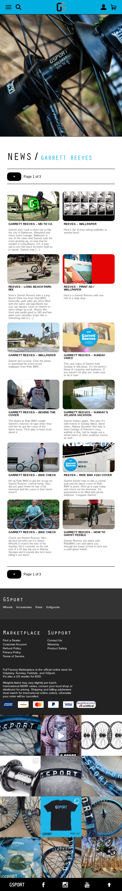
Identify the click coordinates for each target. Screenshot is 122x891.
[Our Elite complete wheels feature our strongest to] (101, 735)
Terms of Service (13, 656)
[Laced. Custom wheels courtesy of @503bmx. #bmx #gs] (20, 816)
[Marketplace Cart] (113, 7)
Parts (38, 607)
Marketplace (21, 632)
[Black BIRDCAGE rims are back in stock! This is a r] (61, 776)
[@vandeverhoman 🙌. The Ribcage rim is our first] (61, 735)
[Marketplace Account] (103, 7)
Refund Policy (12, 648)
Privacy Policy (12, 652)
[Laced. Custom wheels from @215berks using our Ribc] (101, 816)
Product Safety (57, 648)
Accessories (24, 607)
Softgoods (53, 607)
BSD (38, 676)
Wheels (7, 607)
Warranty (53, 644)
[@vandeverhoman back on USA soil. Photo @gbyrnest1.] (101, 857)
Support (59, 632)
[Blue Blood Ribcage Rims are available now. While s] (101, 776)
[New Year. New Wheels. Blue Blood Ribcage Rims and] (61, 857)
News (19, 156)
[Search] (18, 7)
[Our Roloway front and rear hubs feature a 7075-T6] (20, 776)
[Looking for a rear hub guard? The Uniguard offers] (20, 857)
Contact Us (54, 640)
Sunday (21, 673)
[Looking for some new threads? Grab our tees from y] (61, 816)
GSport (13, 599)
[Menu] (8, 7)
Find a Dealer (11, 640)
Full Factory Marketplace (19, 669)
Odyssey (8, 673)
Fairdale (32, 673)
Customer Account (15, 644)
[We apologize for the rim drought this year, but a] (20, 735)
